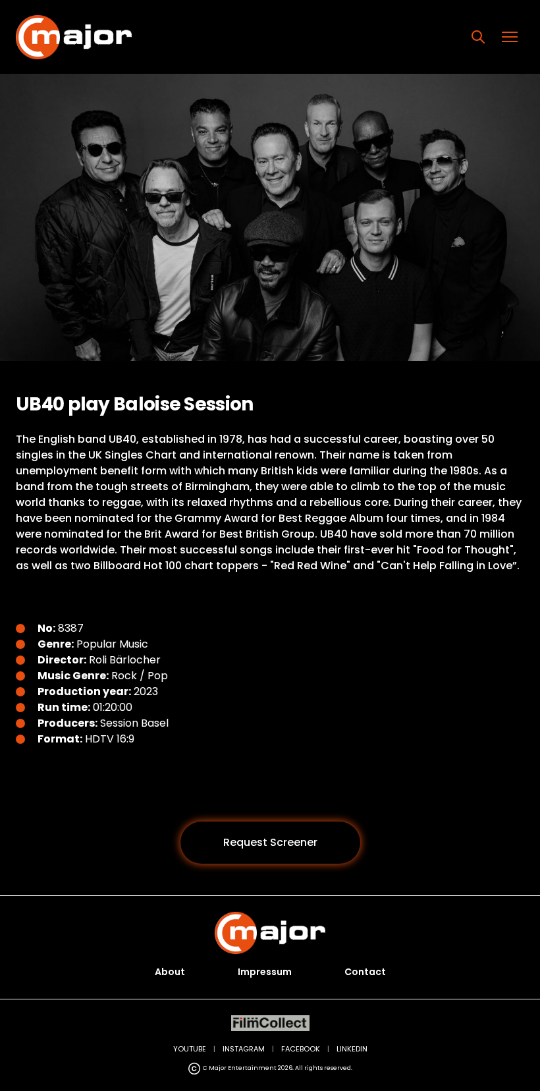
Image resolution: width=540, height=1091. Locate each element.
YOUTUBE (189, 1049)
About (170, 971)
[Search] (478, 36)
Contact (365, 971)
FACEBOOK (300, 1049)
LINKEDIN (352, 1049)
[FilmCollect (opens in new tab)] (270, 1023)
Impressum (265, 971)
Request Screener (270, 842)
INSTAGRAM (244, 1049)
